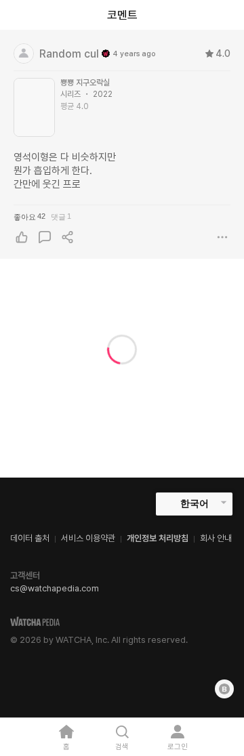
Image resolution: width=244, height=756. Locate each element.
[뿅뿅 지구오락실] (34, 107)
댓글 (61, 216)
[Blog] (224, 688)
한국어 (194, 503)
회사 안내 (216, 538)
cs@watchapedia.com (54, 588)
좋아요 (29, 216)
